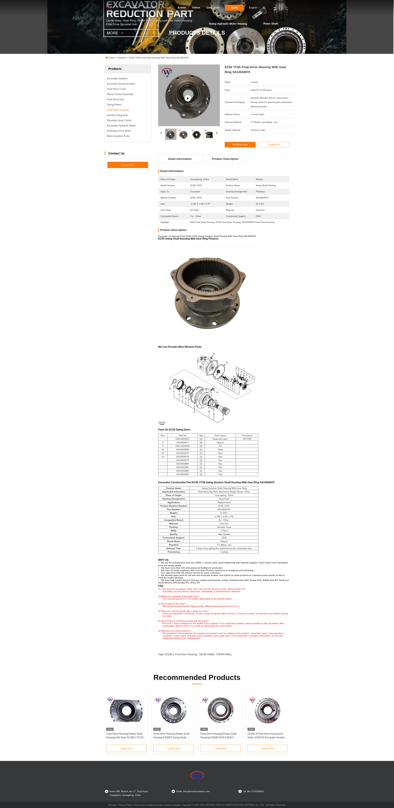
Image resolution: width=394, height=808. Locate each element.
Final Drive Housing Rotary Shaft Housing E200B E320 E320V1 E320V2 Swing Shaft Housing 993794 (218, 735)
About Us (149, 7)
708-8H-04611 (224, 654)
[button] (110, 717)
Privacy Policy (125, 805)
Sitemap (112, 805)
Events (182, 7)
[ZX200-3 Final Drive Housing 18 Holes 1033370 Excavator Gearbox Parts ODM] (267, 710)
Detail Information (180, 158)
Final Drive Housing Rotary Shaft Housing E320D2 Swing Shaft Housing (171, 735)
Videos (196, 7)
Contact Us (212, 7)
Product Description (225, 158)
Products (166, 7)
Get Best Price (240, 144)
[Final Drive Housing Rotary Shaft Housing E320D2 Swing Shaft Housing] (173, 710)
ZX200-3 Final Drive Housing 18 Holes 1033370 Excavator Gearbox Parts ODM (266, 735)
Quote (234, 7)
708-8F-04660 (206, 654)
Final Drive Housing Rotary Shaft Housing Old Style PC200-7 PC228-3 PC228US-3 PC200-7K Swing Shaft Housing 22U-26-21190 (126, 735)
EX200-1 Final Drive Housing (181, 654)
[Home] (109, 7)
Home (134, 7)
